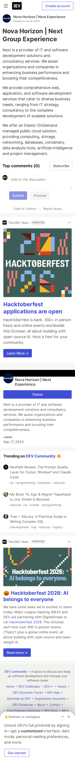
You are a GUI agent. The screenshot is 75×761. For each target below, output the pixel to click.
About (41, 704)
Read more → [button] (17, 652)
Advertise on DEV (18, 698)
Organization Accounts (50, 698)
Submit (18, 195)
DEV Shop (51, 710)
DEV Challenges (29, 686)
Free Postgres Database (23, 710)
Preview (40, 195)
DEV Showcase (22, 704)
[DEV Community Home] (17, 6)
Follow (37, 394)
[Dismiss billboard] (69, 716)
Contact (54, 704)
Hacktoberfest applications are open (32, 308)
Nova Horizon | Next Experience (39, 17)
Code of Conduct (25, 208)
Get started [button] (17, 753)
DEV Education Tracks (28, 692)
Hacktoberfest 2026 (25, 622)
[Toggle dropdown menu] (69, 222)
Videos (61, 686)
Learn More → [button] (18, 353)
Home (10, 686)
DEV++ (48, 686)
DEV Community (41, 456)
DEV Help (53, 692)
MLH (65, 710)
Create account (57, 6)
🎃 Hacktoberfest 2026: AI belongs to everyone (35, 596)
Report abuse (52, 208)
